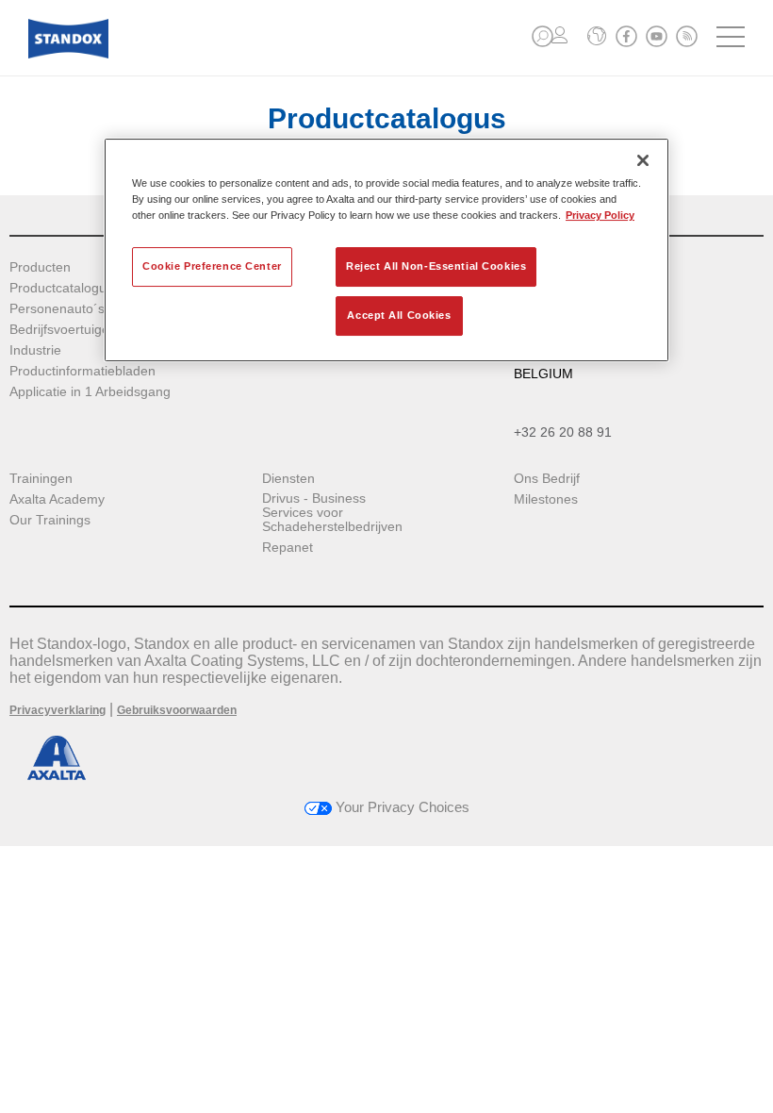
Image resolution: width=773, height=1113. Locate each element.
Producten (40, 267)
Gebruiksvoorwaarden (177, 710)
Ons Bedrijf (547, 479)
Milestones (546, 499)
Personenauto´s (57, 309)
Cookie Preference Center (212, 266)
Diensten (288, 479)
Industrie (35, 350)
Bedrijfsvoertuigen (63, 330)
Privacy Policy (600, 215)
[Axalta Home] (68, 53)
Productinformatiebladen (82, 371)
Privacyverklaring (57, 710)
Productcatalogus (61, 288)
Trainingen (41, 479)
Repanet (287, 547)
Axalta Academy (57, 499)
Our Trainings (49, 520)
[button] (542, 36)
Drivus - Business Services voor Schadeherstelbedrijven (332, 512)
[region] (386, 250)
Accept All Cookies (399, 315)
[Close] (643, 160)
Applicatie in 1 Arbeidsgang (90, 392)
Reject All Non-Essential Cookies (436, 266)
